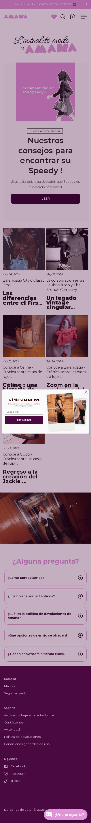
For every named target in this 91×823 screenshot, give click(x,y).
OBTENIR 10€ (24, 419)
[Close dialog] (86, 392)
